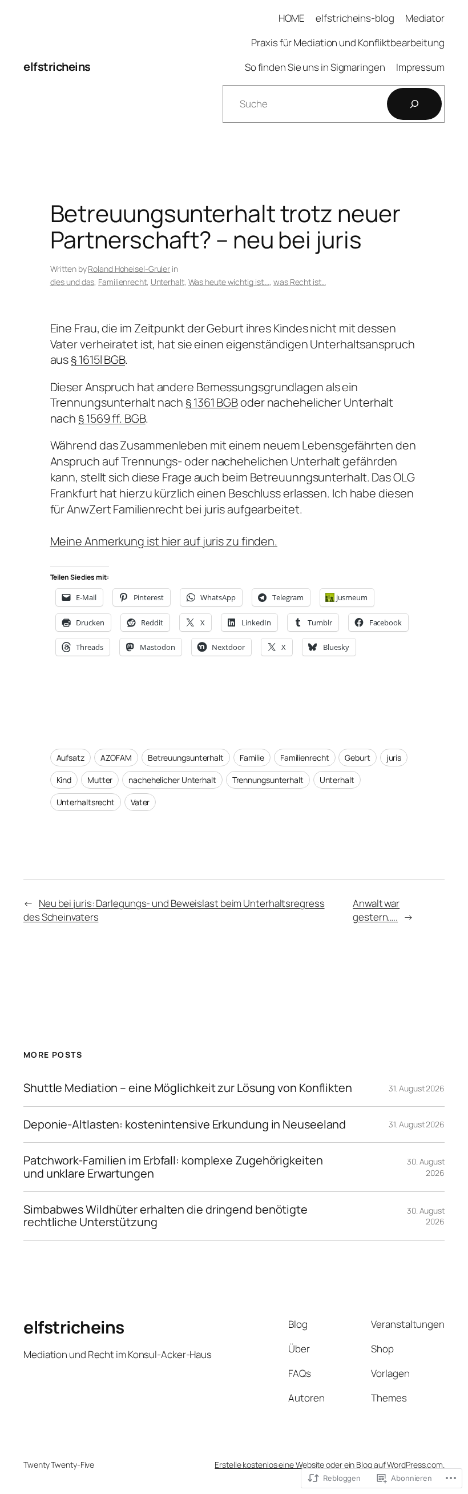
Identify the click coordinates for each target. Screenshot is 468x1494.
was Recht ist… (299, 281)
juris (394, 757)
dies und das (72, 281)
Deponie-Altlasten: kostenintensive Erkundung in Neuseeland (184, 1124)
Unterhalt (167, 281)
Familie (252, 757)
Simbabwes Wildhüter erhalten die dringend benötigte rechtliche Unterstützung (165, 1216)
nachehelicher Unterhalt (172, 779)
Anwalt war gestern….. (376, 910)
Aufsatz (70, 757)
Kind (64, 779)
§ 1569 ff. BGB (112, 418)
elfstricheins (57, 66)
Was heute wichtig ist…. (229, 281)
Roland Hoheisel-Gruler (129, 268)
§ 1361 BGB (211, 402)
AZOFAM (116, 757)
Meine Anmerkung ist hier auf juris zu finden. (164, 541)
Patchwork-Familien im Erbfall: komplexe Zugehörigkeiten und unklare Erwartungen (173, 1167)
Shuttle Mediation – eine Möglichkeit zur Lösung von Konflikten (187, 1088)
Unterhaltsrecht (86, 802)
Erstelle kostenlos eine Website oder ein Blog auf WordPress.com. (330, 1464)
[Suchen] (414, 104)
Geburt (357, 757)
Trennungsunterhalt (268, 779)
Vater (140, 802)
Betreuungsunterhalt (186, 757)
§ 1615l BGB (98, 359)
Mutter (99, 779)
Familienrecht (122, 281)
